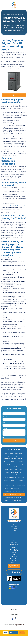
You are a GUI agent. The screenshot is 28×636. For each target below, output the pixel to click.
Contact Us (14, 535)
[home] (14, 5)
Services (8, 14)
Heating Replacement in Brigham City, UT (14, 491)
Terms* (10, 437)
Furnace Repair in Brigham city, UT (14, 483)
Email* (4, 422)
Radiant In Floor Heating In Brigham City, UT (14, 485)
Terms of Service (14, 612)
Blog (14, 540)
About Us (14, 530)
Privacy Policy (14, 609)
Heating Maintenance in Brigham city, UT (14, 458)
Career (14, 532)
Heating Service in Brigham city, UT (14, 453)
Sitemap (14, 617)
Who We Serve (14, 538)
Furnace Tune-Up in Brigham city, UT (14, 472)
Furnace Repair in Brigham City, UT (14, 500)
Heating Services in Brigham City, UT (14, 488)
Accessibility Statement (14, 607)
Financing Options (14, 544)
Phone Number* (6, 416)
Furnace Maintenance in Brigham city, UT (14, 475)
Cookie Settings (14, 614)
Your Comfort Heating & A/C (17, 205)
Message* (5, 428)
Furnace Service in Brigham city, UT (14, 469)
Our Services (14, 528)
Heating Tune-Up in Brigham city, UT (14, 456)
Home (4, 14)
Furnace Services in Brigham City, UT (14, 497)
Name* (4, 411)
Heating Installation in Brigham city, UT (14, 461)
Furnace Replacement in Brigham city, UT (14, 477)
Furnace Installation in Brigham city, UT (14, 480)
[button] (22, 632)
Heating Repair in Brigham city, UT (14, 466)
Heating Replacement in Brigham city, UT (14, 464)
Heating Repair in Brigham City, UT (14, 494)
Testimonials (14, 542)
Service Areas (14, 526)
